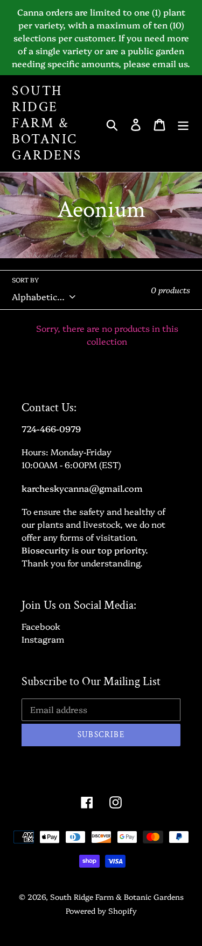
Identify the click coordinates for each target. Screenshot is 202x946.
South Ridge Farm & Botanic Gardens (47, 123)
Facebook (41, 626)
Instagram (43, 639)
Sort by (25, 279)
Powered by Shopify (101, 910)
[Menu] (183, 123)
